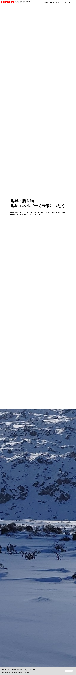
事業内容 (52, 2)
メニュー (73, 2)
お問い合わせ (64, 2)
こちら (21, 672)
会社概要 (46, 2)
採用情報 (58, 2)
